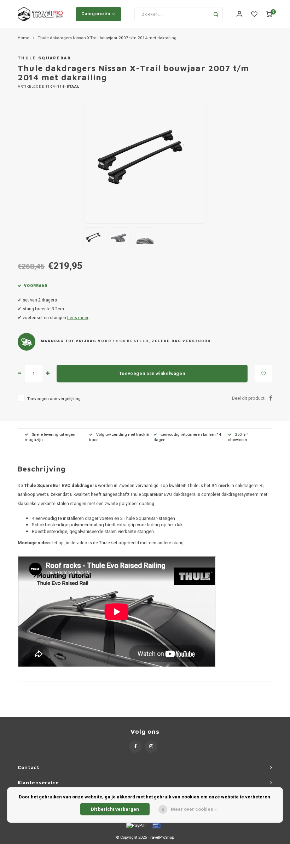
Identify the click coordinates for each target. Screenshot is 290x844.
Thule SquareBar (44, 58)
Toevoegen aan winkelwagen (152, 373)
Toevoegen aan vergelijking (54, 399)
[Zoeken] (216, 14)
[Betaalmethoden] (135, 825)
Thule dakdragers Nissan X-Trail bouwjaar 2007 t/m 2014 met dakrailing (107, 38)
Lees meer (77, 318)
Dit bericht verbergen (115, 809)
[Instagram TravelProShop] (151, 746)
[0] (269, 14)
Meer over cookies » (194, 809)
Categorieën (95, 14)
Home (23, 38)
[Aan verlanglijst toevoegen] (263, 373)
